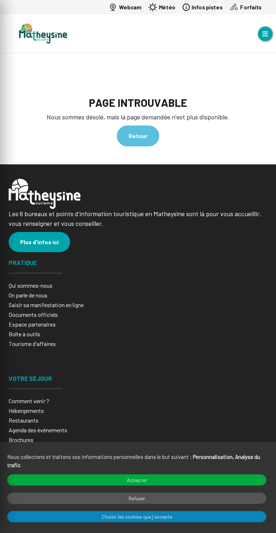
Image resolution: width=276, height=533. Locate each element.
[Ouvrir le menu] (265, 34)
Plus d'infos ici (39, 241)
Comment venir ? (29, 400)
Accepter (137, 480)
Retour (138, 135)
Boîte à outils (24, 334)
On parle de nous (28, 295)
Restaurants (23, 420)
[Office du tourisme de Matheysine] (43, 34)
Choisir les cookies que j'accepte (137, 517)
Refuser (137, 498)
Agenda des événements (38, 430)
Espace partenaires (32, 324)
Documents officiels (33, 314)
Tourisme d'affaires (32, 343)
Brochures (21, 439)
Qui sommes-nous (30, 285)
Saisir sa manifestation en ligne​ (46, 304)
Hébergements (26, 410)
